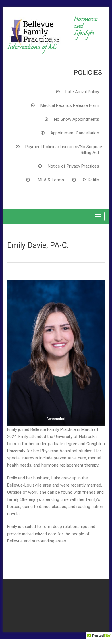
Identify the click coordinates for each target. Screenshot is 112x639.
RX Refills (90, 179)
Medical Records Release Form (69, 105)
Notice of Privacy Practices (73, 166)
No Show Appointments (76, 119)
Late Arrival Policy (82, 91)
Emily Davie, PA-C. (38, 245)
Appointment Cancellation (74, 133)
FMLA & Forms (50, 179)
